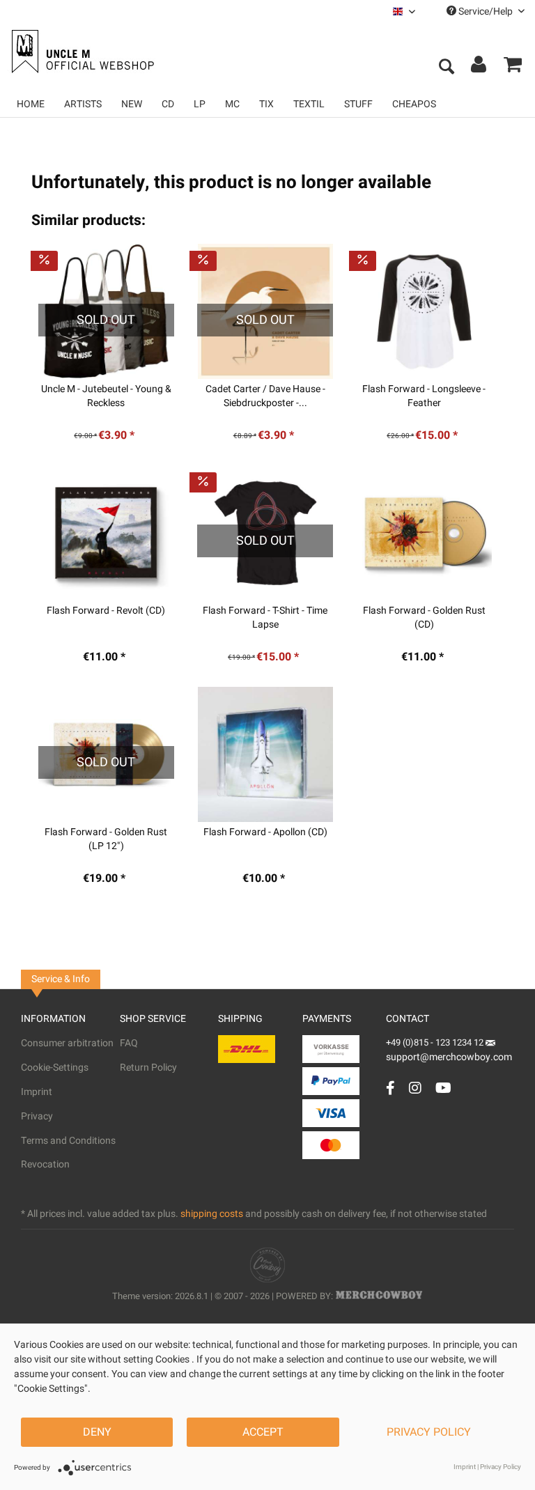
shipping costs (211, 1213)
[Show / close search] (446, 68)
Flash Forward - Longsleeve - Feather (424, 396)
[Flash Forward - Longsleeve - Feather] (424, 311)
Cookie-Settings (54, 1067)
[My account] (479, 68)
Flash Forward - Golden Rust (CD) (424, 618)
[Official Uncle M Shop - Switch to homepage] (81, 51)
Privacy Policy (429, 1432)
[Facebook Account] (390, 1087)
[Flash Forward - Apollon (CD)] (264, 754)
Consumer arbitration (67, 1043)
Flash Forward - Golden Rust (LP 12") (106, 839)
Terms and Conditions (68, 1140)
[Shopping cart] (513, 68)
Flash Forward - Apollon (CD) (265, 832)
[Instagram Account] (415, 1087)
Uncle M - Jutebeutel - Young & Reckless (106, 396)
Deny (97, 1432)
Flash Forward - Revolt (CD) (106, 611)
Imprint (36, 1092)
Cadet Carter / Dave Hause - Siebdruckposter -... (265, 396)
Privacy (37, 1116)
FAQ (129, 1043)
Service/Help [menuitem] (485, 11)
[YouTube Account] (443, 1087)
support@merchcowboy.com (449, 1057)
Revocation (45, 1164)
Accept (263, 1432)
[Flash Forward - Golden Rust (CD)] (424, 532)
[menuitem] (404, 11)
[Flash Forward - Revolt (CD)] (105, 532)
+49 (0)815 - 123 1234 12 (436, 1042)
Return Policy (148, 1067)
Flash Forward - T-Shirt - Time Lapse (265, 618)
